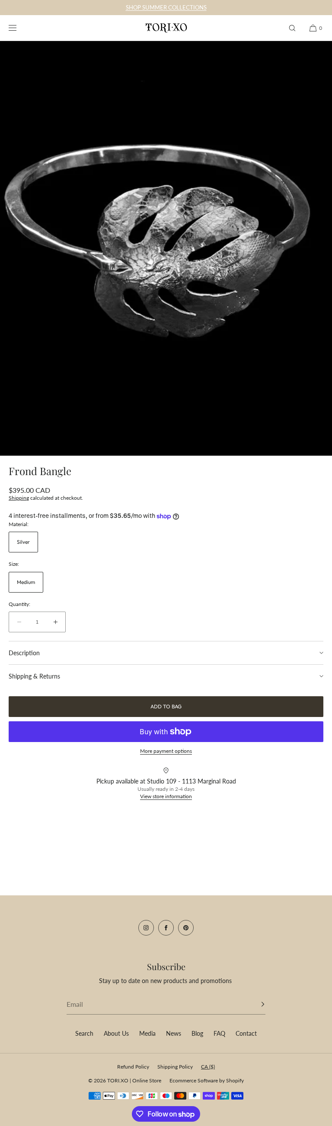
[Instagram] (146, 927)
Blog (197, 1033)
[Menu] (19, 28)
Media (147, 1033)
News (173, 1033)
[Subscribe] (254, 1004)
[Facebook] (166, 927)
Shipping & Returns (34, 676)
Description (24, 653)
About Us (116, 1033)
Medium (26, 582)
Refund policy (133, 1066)
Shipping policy (175, 1066)
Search (84, 1033)
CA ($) (208, 1066)
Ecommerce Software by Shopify (206, 1080)
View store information (166, 796)
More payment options (166, 751)
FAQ (219, 1033)
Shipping (19, 498)
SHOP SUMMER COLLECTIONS (166, 7)
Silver (23, 542)
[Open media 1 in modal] (166, 248)
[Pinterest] (185, 927)
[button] (292, 28)
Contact (246, 1033)
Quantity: (19, 604)
